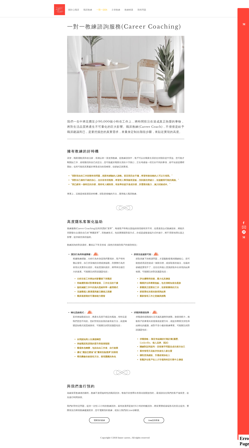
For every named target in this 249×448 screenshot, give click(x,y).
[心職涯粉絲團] (243, 223)
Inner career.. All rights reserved (134, 437)
